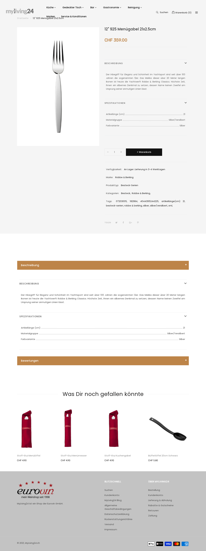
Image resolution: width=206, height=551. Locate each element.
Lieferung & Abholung (160, 500)
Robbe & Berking (141, 193)
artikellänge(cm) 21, (173, 201)
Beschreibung (30, 265)
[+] (121, 152)
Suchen (164, 12)
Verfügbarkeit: (114, 169)
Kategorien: (112, 193)
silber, (146, 205)
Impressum (111, 529)
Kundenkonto (112, 495)
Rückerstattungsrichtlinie (118, 519)
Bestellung (154, 490)
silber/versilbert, (159, 205)
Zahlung (152, 515)
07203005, (121, 201)
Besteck (125, 193)
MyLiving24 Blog (113, 500)
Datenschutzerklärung (117, 514)
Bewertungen (29, 361)
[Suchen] (196, 12)
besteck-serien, (115, 205)
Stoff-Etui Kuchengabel (118, 455)
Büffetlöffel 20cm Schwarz (163, 455)
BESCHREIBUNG (114, 63)
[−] (108, 152)
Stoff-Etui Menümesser (74, 455)
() (183, 12)
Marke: (109, 177)
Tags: (109, 201)
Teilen (108, 222)
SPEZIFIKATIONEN (115, 103)
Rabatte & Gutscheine (161, 505)
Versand (109, 524)
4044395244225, (149, 201)
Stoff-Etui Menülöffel (28, 455)
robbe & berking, (133, 205)
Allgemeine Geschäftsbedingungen (118, 507)
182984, (134, 201)
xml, (170, 205)
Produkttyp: (112, 185)
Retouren (153, 510)
